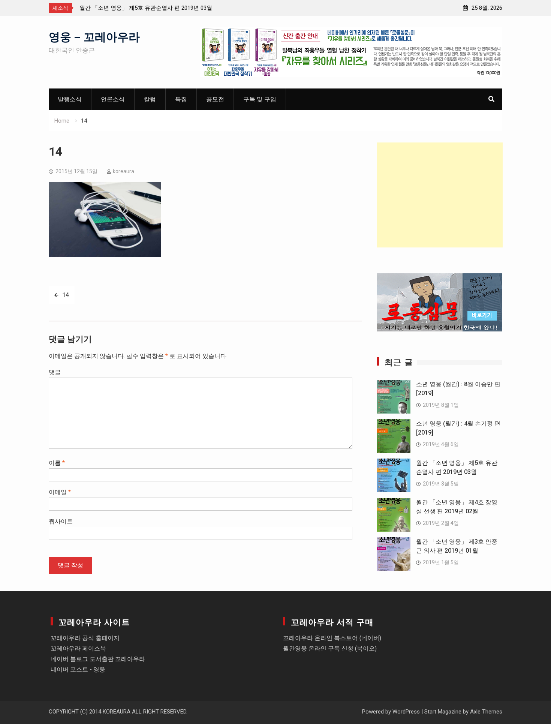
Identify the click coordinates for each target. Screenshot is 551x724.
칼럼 (150, 99)
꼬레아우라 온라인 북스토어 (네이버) (332, 638)
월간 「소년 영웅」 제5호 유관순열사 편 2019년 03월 (145, 7)
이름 (57, 462)
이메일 (60, 492)
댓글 (55, 372)
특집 (181, 99)
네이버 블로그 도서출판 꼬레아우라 (98, 659)
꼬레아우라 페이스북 (78, 648)
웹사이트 (61, 521)
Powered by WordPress (391, 711)
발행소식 (70, 99)
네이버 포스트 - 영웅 (78, 669)
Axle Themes (486, 711)
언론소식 (113, 99)
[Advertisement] (440, 194)
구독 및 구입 (259, 99)
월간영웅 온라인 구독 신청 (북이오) (330, 648)
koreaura (123, 171)
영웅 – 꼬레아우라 (94, 35)
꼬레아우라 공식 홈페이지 (85, 638)
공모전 (215, 99)
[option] (147, 8)
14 (65, 294)
